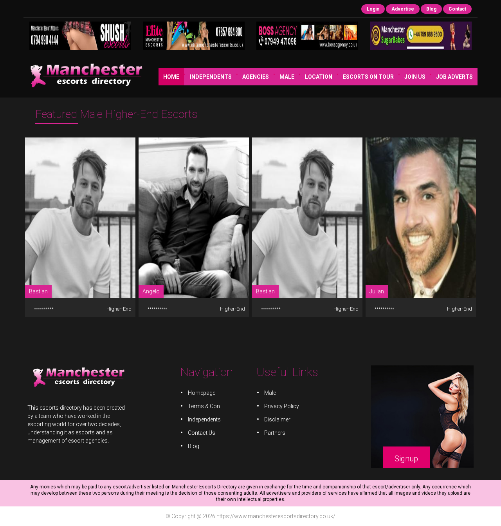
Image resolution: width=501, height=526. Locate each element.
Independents (211, 77)
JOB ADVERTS (454, 77)
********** (44, 309)
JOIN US (414, 77)
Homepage (201, 393)
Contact (457, 9)
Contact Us (201, 433)
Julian (376, 291)
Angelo (151, 291)
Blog (431, 9)
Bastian (38, 291)
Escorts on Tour (368, 77)
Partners (274, 433)
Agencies (255, 77)
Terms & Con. (204, 406)
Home (171, 77)
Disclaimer (277, 419)
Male (286, 77)
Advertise (402, 9)
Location (318, 77)
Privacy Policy (281, 406)
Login (373, 9)
